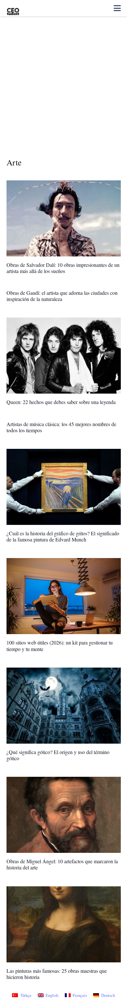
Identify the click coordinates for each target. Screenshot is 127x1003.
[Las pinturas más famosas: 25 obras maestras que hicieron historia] (64, 924)
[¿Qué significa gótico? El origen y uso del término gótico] (64, 706)
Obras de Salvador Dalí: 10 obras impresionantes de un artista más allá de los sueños (63, 267)
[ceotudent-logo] (13, 8)
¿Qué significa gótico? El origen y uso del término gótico (58, 755)
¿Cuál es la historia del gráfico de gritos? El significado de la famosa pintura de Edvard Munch (63, 536)
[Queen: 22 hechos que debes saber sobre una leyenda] (64, 356)
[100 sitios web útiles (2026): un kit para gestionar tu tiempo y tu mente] (64, 596)
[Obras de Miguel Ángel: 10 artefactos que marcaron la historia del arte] (64, 815)
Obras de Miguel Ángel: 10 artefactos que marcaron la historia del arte (62, 864)
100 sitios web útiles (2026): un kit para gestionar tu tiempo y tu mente (60, 645)
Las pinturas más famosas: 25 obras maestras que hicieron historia (57, 973)
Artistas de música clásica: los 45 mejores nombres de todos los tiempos (61, 427)
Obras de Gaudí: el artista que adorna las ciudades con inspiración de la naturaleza (62, 295)
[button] (117, 8)
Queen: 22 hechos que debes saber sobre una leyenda (61, 401)
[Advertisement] (63, 90)
